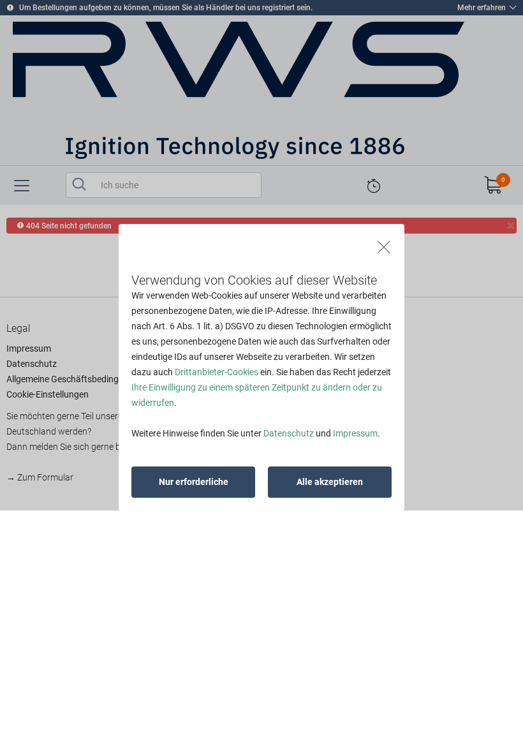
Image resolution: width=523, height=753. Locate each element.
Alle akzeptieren (330, 482)
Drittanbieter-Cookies (216, 372)
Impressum (355, 433)
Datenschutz (288, 433)
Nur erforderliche (193, 482)
